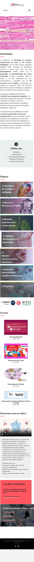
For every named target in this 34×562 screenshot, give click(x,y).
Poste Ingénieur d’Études (16, 384)
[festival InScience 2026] (16, 351)
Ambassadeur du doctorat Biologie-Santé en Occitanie (15, 402)
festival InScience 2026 (16, 360)
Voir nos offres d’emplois (11, 496)
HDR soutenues (8, 516)
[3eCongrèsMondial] (16, 327)
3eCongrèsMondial (16, 337)
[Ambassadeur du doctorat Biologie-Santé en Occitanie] (16, 395)
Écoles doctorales (9, 520)
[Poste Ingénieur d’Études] (16, 374)
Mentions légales (18, 541)
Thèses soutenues (9, 512)
